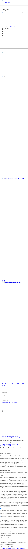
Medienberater (5, 404)
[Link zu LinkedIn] (25, 435)
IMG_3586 (5, 10)
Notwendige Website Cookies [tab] (5, 470)
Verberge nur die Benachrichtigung (18, 548)
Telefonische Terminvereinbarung (9, 402)
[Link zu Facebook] (23, 435)
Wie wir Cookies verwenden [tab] (5, 453)
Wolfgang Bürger (13, 26)
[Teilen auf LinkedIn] (3, 35)
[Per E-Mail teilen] (3, 37)
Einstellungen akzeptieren (5, 444)
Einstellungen (10, 445)
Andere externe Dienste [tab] (4, 518)
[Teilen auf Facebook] (3, 29)
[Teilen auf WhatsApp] (3, 33)
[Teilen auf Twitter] (3, 31)
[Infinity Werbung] (12, 52)
